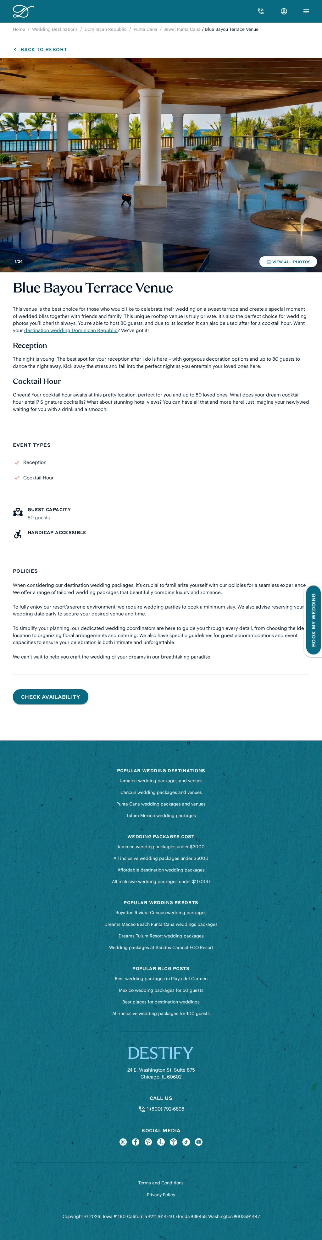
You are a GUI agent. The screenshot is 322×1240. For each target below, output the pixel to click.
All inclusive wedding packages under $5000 (161, 858)
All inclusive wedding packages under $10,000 (161, 881)
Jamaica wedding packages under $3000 (161, 846)
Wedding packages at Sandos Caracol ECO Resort (161, 947)
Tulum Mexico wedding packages (161, 815)
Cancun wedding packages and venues (161, 792)
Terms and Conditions (161, 1183)
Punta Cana (145, 29)
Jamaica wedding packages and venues (161, 781)
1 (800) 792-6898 (164, 1109)
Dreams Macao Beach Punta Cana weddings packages (161, 924)
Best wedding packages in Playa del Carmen (161, 978)
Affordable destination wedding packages (161, 870)
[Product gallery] (161, 165)
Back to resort (43, 49)
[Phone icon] (260, 11)
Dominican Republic (106, 29)
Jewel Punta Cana (182, 29)
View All (288, 263)
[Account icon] (284, 11)
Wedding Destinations (55, 29)
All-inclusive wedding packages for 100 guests (161, 1013)
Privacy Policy (161, 1195)
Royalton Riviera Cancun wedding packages (161, 912)
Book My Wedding (313, 620)
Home (19, 29)
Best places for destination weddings (161, 1002)
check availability (50, 696)
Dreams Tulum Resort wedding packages (161, 936)
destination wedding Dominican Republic (71, 330)
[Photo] (161, 165)
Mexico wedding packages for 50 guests (161, 990)
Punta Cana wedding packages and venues (161, 804)
